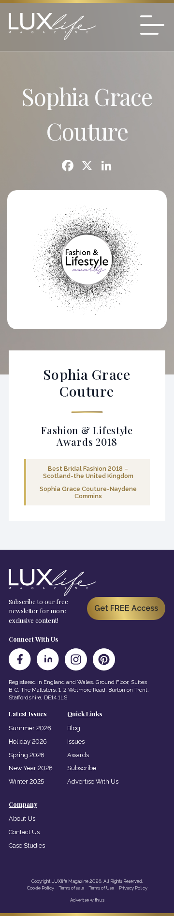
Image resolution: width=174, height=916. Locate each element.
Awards (78, 755)
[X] (87, 167)
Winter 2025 (26, 781)
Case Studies (27, 845)
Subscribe (81, 768)
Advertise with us (87, 900)
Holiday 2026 (28, 741)
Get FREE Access (126, 608)
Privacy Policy (133, 887)
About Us (22, 818)
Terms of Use (101, 887)
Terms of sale (71, 887)
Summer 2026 (30, 728)
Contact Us (24, 832)
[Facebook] (67, 167)
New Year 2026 (31, 768)
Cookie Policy (40, 887)
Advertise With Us (92, 781)
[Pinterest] (104, 659)
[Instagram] (76, 659)
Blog (73, 728)
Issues (76, 741)
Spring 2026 (26, 755)
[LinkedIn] (48, 659)
